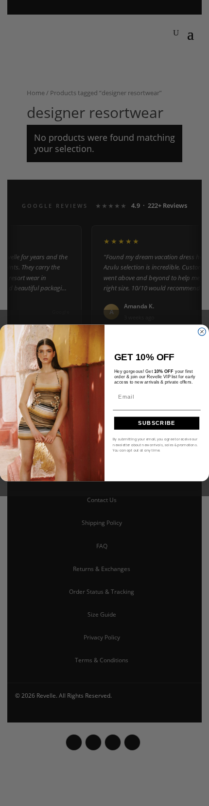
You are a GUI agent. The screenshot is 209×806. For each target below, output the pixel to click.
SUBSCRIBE (156, 423)
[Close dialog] (202, 332)
